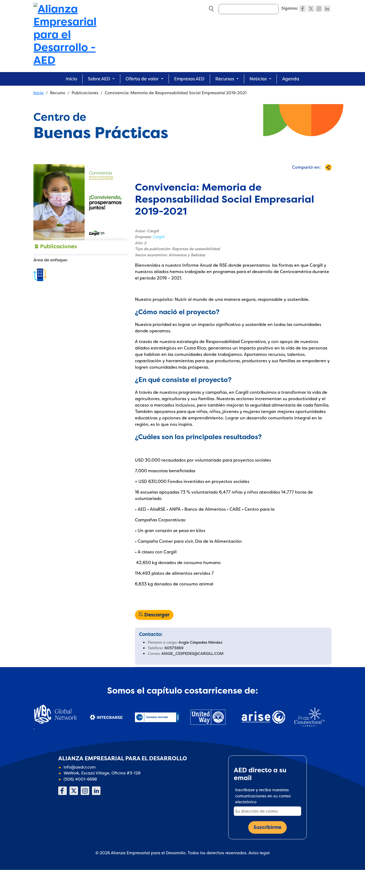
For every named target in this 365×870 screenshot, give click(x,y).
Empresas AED (189, 79)
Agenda (290, 79)
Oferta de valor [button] (142, 79)
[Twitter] (311, 8)
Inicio (71, 79)
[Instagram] (319, 8)
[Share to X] (288, 177)
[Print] (323, 177)
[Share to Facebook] (279, 177)
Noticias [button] (258, 79)
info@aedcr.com (80, 767)
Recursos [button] (224, 79)
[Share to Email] (314, 177)
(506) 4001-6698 (80, 779)
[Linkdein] (327, 8)
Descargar (156, 615)
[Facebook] (303, 8)
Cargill (159, 236)
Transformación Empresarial (40, 275)
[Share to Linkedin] (305, 177)
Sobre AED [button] (99, 79)
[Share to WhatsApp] (296, 177)
